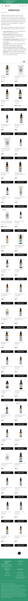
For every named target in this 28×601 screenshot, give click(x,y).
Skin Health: (6, 43)
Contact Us (20, 564)
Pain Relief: (6, 51)
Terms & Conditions (20, 575)
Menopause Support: (8, 34)
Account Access (7, 575)
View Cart (8, 571)
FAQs (20, 571)
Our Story (20, 563)
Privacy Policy (20, 574)
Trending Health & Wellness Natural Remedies (20, 577)
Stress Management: (8, 31)
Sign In (7, 572)
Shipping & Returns (20, 572)
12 (16, 553)
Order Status (7, 574)
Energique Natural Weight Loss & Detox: (13, 47)
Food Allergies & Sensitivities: (10, 39)
